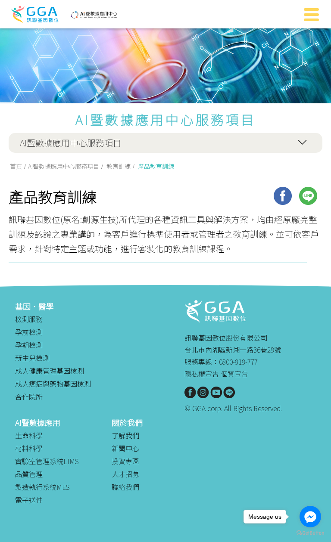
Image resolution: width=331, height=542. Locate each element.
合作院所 (29, 396)
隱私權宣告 (201, 373)
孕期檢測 (29, 345)
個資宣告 (234, 373)
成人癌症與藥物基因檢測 (53, 383)
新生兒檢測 (32, 358)
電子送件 (29, 500)
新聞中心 (125, 448)
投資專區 (125, 461)
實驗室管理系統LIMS (47, 461)
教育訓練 (118, 166)
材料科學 (29, 448)
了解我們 (125, 435)
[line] (308, 196)
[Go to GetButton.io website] (310, 533)
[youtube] (216, 392)
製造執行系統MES (42, 487)
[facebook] (283, 196)
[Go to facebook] (310, 516)
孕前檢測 (29, 332)
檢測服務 (29, 319)
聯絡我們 (125, 487)
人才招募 (125, 474)
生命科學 (29, 435)
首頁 (16, 166)
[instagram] (203, 392)
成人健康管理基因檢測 (49, 370)
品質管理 (29, 474)
